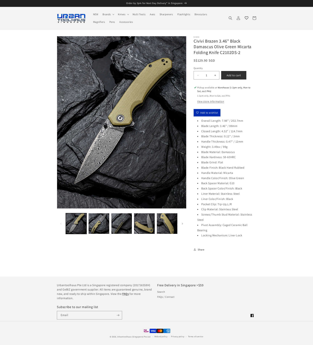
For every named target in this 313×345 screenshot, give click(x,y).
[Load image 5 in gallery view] (167, 223)
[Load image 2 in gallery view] (98, 223)
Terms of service (195, 336)
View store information (210, 101)
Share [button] (201, 249)
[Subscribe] (118, 315)
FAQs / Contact (165, 296)
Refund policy (161, 336)
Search (161, 291)
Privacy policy (177, 336)
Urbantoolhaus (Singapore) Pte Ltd (134, 336)
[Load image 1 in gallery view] (76, 223)
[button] (108, 14)
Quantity (198, 68)
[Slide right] (182, 224)
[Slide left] (61, 224)
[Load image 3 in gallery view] (121, 223)
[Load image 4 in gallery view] (144, 223)
